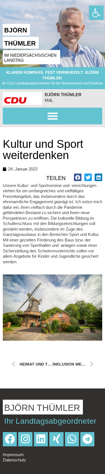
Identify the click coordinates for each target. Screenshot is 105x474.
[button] (52, 116)
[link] (96, 13)
